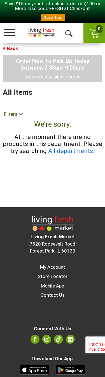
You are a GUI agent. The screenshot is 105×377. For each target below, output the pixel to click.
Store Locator (52, 276)
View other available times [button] (52, 76)
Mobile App (52, 286)
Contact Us (53, 295)
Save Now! (53, 17)
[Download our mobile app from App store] (34, 369)
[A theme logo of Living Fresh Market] (41, 32)
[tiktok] (58, 341)
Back (12, 48)
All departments (70, 150)
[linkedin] (70, 341)
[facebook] (35, 341)
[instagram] (46, 341)
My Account (52, 267)
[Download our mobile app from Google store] (70, 369)
